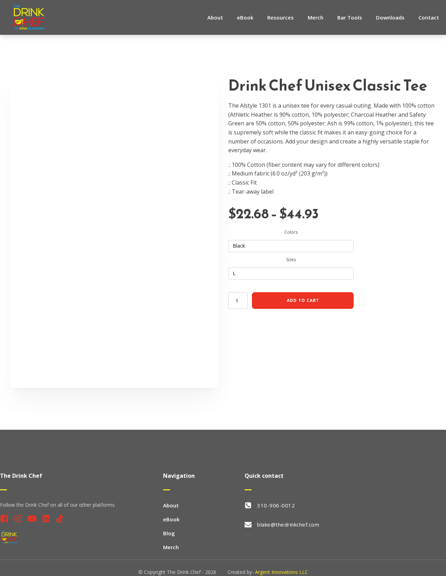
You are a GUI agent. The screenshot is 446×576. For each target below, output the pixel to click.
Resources (280, 17)
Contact (428, 17)
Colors (291, 232)
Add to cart (303, 300)
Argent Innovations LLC (281, 572)
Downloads (390, 17)
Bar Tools (349, 17)
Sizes (291, 260)
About (215, 17)
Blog (169, 533)
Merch (315, 17)
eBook (245, 17)
